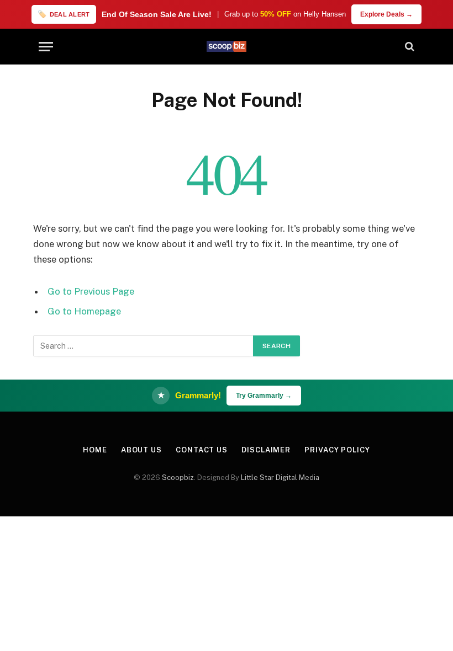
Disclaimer (266, 450)
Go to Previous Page (91, 291)
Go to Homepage (84, 311)
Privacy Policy (337, 450)
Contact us (202, 450)
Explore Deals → (386, 14)
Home (95, 450)
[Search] (408, 46)
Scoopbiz (178, 477)
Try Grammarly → (264, 395)
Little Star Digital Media (280, 477)
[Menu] (46, 46)
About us (141, 450)
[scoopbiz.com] (226, 46)
